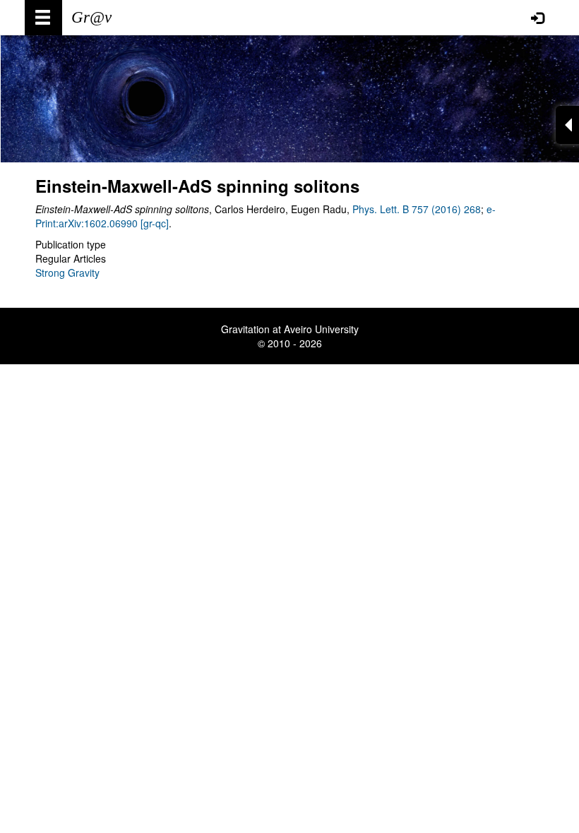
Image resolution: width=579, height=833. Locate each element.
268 (471, 209)
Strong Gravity (67, 272)
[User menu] (537, 17)
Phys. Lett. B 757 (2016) (406, 209)
